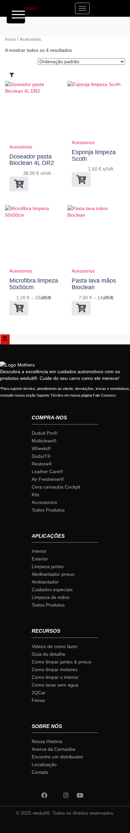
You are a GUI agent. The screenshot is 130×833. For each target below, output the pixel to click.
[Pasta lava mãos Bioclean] (96, 236)
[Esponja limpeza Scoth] (94, 110)
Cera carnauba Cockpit (56, 487)
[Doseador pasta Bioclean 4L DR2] (34, 112)
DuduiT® (41, 456)
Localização (44, 764)
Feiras (38, 700)
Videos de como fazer (55, 646)
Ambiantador (45, 582)
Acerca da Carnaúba (53, 749)
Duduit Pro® (44, 433)
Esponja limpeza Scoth (94, 155)
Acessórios (20, 146)
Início (10, 39)
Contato (40, 772)
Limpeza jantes (48, 566)
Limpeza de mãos (50, 597)
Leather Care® (47, 471)
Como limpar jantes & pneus (61, 661)
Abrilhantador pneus (53, 574)
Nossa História (47, 741)
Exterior (40, 558)
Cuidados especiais (52, 589)
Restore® (42, 463)
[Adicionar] (18, 184)
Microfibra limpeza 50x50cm (33, 284)
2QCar (39, 692)
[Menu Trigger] (16, 14)
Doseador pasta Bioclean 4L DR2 (31, 160)
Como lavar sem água (55, 685)
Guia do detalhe (48, 654)
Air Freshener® (48, 479)
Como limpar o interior (55, 677)
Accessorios (44, 502)
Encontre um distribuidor (57, 756)
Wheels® (41, 448)
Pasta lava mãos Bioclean (94, 284)
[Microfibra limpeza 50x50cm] (34, 236)
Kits (35, 494)
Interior (39, 551)
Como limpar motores (54, 669)
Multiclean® (44, 440)
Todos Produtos (48, 510)
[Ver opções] (18, 308)
